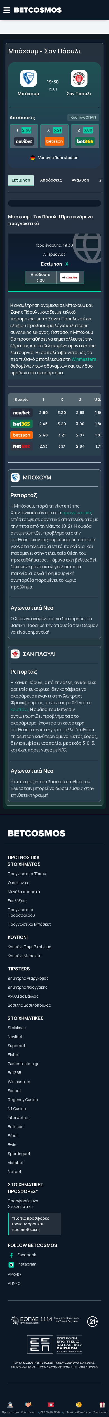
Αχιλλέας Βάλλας (23, 996)
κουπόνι (19, 709)
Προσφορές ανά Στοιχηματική (23, 1203)
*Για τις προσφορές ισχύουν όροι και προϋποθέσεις (30, 1223)
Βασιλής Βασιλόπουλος (29, 1005)
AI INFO (14, 1283)
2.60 (26, 130)
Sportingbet (19, 1153)
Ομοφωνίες (18, 882)
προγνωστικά (76, 513)
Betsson (15, 1126)
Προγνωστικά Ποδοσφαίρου (21, 912)
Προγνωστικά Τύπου (27, 873)
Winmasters (84, 359)
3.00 (88, 130)
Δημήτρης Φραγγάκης (28, 987)
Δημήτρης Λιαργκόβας (28, 978)
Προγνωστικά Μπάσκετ (29, 924)
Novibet (15, 1036)
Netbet (15, 1171)
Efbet (13, 1135)
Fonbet (14, 1090)
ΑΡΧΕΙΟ (14, 1274)
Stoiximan (17, 1027)
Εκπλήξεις (17, 900)
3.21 (57, 130)
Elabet (14, 1054)
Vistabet (16, 1162)
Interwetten (19, 1117)
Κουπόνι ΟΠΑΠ (83, 117)
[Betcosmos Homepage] (38, 10)
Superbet (16, 1045)
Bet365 (14, 1072)
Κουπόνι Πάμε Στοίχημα (29, 946)
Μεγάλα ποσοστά (24, 891)
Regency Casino (23, 1099)
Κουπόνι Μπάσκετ (24, 955)
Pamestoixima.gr (23, 1063)
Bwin (12, 1144)
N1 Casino (17, 1108)
